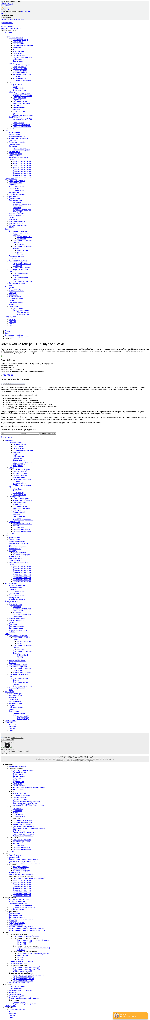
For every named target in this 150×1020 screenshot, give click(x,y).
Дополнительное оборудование (15, 155)
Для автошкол (14, 198)
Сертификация (18, 123)
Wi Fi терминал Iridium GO (22, 268)
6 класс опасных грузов (22, 171)
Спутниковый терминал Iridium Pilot (26, 969)
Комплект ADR (14, 152)
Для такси (13, 219)
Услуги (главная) (19, 793)
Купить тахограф (19, 148)
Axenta (12, 19)
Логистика (17, 47)
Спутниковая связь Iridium (23, 281)
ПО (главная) (18, 809)
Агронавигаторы (15, 289)
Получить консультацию (47, 433)
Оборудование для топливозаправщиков (21, 102)
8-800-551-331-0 (7, 28)
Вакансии (12, 322)
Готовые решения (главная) (23, 770)
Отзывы (12, 324)
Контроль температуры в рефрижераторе (22, 58)
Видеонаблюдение (12, 196)
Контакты (12, 320)
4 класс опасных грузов (22, 167)
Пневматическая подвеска (15, 184)
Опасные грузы (19, 55)
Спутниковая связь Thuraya (23, 977)
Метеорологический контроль (20, 990)
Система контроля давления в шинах (20, 72)
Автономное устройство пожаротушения (18, 143)
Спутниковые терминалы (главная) (26, 967)
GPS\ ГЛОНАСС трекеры (22, 822)
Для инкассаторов (16, 223)
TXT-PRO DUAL (22, 250)
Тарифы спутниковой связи (19, 983)
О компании (9, 318)
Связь (7, 229)
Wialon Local (5, 19)
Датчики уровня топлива (22, 96)
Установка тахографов (21, 150)
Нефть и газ (17, 53)
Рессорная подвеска (17, 181)
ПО (10, 82)
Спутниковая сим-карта (18, 260)
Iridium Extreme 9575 (24, 237)
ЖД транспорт (18, 51)
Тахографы (13, 146)
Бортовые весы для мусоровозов (16, 191)
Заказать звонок (7, 26)
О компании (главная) (17, 1010)
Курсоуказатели (15, 297)
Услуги (11, 63)
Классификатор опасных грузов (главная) (29, 878)
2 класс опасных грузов (22, 163)
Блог (8, 6)
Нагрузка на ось (11, 179)
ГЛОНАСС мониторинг (21, 65)
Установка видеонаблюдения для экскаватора (22, 204)
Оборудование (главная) (22, 820)
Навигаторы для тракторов (19, 112)
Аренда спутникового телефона (21, 961)
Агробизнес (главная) (17, 986)
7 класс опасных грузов (22, 173)
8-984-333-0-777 (20, 28)
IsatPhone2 (21, 244)
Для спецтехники (15, 200)
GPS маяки (17, 105)
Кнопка (16, 121)
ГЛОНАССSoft (18, 88)
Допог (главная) (15, 855)
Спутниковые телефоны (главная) (26, 936)
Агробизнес (9, 287)
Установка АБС (14, 132)
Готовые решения (16, 38)
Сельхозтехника (19, 44)
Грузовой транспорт (20, 40)
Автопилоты (13, 295)
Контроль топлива (20, 69)
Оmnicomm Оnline (19, 90)
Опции (11, 129)
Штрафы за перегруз (17, 194)
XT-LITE (20, 252)
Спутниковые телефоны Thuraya (17, 337)
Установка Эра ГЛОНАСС (22, 119)
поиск (3, 30)
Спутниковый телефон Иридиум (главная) (33, 940)
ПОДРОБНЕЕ (8, 375)
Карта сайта (5, 753)
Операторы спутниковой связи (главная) (28, 975)
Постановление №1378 (22, 127)
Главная (8, 331)
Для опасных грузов (17, 214)
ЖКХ (15, 49)
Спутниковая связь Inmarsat (23, 979)
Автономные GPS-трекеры (23, 832)
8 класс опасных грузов (22, 175)
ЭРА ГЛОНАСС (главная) (22, 840)
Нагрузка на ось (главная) (19, 900)
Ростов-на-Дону (7, 4)
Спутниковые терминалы (18, 262)
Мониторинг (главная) (17, 766)
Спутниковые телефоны (18, 231)
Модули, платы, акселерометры (23, 313)
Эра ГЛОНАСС (14, 117)
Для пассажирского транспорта (16, 216)
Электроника (14, 306)
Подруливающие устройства (19, 99)
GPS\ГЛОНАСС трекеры (22, 94)
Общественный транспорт (23, 46)
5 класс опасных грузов (22, 169)
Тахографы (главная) (21, 867)
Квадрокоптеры (19, 308)
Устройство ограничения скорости (22, 861)
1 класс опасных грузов (22, 161)
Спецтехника (18, 42)
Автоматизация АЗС (16, 299)
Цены (6, 10)
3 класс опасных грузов (22, 165)
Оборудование (14, 92)
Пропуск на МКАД (20, 67)
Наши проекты (10, 316)
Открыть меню (6, 32)
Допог (7, 131)
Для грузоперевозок (17, 221)
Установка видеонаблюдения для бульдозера (22, 210)
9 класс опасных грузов (22, 177)
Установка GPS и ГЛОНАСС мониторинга (22, 79)
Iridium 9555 (21, 239)
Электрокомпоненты (21, 310)
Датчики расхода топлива (23, 115)
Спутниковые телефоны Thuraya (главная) (33, 954)
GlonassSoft (20, 19)
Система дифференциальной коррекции (16, 302)
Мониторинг (9, 36)
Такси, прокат (18, 61)
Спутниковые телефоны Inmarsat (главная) (33, 948)
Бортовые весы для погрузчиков (16, 187)
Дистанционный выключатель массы (17, 135)
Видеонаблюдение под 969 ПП (21, 927)
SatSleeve (20, 254)
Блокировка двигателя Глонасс (25, 803)
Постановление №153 (21, 125)
